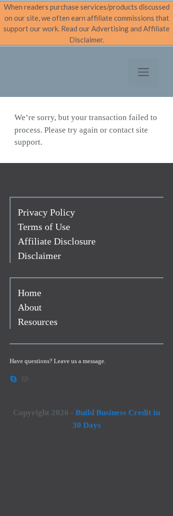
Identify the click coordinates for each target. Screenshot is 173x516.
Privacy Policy (46, 212)
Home (29, 292)
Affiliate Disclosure (57, 241)
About (30, 307)
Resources (38, 321)
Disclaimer (39, 255)
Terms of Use (44, 226)
